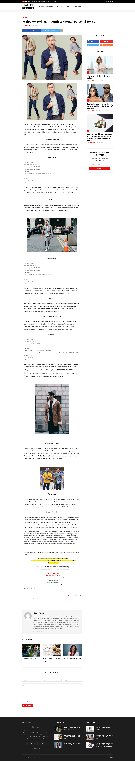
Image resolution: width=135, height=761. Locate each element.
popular (43, 604)
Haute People (26, 25)
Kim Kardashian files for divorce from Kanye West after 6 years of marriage (100, 106)
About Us (59, 6)
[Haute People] (28, 6)
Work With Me (77, 6)
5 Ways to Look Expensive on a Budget (98, 77)
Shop (67, 6)
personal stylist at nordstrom (41, 595)
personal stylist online (49, 601)
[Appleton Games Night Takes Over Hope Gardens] (31, 650)
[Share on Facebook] (14, 88)
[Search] (112, 6)
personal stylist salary (30, 604)
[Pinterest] (14, 96)
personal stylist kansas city (48, 598)
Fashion (24, 17)
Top (112, 757)
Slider (59, 604)
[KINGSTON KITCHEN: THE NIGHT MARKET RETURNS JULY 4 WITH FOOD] (52, 650)
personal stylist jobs (29, 598)
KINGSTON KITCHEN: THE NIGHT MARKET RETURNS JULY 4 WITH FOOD (42, 1)
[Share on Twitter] (14, 92)
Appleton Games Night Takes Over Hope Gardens (30, 659)
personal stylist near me (30, 601)
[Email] (14, 104)
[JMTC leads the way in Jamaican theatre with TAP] (72, 650)
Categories (49, 6)
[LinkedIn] (14, 100)
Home (41, 6)
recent (52, 604)
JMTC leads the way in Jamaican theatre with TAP (72, 659)
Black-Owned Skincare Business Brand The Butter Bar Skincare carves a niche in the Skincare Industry (99, 137)
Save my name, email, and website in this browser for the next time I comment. (43, 701)
